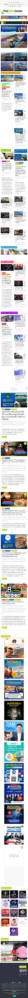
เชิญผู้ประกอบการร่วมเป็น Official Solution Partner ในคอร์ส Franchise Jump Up (20, 116)
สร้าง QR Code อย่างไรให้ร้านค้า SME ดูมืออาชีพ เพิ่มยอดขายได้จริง (7, 167)
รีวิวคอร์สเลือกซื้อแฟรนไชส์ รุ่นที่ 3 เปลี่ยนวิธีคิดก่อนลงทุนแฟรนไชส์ (15, 5)
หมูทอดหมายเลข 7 (12, 468)
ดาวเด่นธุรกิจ (7, 466)
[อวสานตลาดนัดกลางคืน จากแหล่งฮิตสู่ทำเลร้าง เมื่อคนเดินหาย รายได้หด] (7, 265)
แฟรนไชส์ (8, 424)
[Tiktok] (12, 6)
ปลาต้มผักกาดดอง (14, 519)
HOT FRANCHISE (5, 559)
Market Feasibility (14, 517)
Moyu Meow (16, 606)
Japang (3, 606)
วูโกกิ (12, 561)
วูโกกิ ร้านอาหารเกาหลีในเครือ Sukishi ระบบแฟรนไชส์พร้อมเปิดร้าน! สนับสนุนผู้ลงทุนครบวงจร (14, 554)
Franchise (8, 38)
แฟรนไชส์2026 (22, 610)
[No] (26, 993)
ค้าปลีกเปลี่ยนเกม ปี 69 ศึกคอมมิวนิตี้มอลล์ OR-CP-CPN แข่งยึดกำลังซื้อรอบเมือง (20, 270)
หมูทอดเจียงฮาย (18, 468)
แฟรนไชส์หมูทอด (10, 470)
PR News (4, 161)
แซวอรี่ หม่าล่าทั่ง (12, 610)
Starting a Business (5, 87)
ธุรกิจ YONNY (8, 519)
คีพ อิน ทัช (13, 608)
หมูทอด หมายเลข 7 (16, 466)
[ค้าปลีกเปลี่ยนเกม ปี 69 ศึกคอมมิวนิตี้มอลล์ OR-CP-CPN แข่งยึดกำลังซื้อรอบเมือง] (18, 265)
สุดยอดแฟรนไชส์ (14, 38)
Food (4, 38)
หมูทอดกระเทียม (23, 466)
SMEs (8, 161)
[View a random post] (25, 22)
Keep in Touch (7, 606)
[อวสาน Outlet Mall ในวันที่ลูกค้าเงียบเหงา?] (18, 295)
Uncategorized (5, 325)
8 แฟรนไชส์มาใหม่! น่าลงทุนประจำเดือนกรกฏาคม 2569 (13, 602)
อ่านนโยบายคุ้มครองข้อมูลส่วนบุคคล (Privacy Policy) (13, 992)
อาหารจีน (22, 519)
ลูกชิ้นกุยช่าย (12, 423)
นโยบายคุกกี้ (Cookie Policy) (14, 994)
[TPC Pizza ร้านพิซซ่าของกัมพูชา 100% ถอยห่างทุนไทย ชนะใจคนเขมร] (5, 198)
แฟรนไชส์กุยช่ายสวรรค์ (14, 424)
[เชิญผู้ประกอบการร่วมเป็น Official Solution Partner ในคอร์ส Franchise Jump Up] (18, 110)
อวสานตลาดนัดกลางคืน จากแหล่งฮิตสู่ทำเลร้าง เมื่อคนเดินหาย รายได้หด (6, 280)
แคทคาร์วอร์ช (6, 610)
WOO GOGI (13, 559)
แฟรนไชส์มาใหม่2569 (17, 611)
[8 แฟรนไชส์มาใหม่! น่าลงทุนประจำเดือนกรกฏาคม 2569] (14, 584)
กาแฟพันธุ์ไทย (9, 608)
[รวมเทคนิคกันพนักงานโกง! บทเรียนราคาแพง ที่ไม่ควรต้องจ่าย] (5, 213)
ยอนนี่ (19, 519)
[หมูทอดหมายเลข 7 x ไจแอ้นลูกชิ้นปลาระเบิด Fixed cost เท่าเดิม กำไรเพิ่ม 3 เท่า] (18, 230)
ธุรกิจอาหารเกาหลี (19, 559)
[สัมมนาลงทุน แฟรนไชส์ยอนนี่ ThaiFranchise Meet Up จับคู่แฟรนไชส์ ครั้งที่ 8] (18, 75)
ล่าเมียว (17, 608)
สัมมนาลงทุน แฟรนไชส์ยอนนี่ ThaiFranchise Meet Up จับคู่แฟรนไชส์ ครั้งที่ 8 (20, 81)
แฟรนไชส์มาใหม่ (10, 611)
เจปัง (2, 610)
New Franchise (17, 599)
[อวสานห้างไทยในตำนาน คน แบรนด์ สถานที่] (18, 281)
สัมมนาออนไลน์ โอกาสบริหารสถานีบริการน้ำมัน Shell (7, 93)
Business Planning (5, 83)
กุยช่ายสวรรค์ (7, 423)
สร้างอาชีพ (16, 423)
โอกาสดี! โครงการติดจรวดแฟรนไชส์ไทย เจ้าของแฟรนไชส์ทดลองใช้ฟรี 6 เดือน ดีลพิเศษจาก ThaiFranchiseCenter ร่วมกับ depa (20, 136)
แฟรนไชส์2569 (4, 611)
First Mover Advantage (6, 517)
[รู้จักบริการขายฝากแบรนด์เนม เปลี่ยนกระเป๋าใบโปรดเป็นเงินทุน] (18, 353)
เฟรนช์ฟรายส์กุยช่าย (22, 423)
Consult (3, 85)
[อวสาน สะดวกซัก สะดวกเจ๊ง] (5, 228)
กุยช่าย (3, 423)
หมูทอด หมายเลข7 (22, 608)
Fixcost (3, 466)
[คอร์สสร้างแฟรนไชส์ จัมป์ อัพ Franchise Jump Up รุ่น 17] (18, 94)
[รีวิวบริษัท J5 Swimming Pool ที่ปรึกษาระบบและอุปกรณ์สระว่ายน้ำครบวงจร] (7, 315)
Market (3, 272)
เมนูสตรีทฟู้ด (4, 424)
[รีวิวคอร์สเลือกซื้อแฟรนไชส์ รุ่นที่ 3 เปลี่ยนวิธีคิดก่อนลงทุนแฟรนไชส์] (18, 197)
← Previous (4, 633)
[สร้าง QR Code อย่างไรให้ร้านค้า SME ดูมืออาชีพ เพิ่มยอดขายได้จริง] (7, 153)
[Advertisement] (14, 876)
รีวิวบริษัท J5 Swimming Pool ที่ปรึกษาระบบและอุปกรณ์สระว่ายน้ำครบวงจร (6, 54)
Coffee (3, 599)
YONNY (18, 517)
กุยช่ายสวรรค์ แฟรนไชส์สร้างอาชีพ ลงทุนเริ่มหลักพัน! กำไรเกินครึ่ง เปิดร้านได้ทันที (14, 42)
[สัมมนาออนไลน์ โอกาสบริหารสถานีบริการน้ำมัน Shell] (7, 75)
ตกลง (14, 996)
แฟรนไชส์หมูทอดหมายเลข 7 (18, 470)
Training (3, 88)
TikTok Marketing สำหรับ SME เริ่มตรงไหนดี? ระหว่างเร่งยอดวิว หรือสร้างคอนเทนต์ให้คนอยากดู (7, 64)
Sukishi (9, 559)
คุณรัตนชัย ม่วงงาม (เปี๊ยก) (13, 45)
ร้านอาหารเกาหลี (7, 561)
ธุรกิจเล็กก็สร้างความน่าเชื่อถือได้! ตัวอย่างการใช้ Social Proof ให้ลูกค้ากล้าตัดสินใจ (21, 64)
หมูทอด (11, 466)
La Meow (12, 606)
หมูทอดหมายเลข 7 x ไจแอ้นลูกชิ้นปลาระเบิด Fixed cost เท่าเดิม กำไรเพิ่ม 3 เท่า (20, 235)
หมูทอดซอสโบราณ (5, 468)
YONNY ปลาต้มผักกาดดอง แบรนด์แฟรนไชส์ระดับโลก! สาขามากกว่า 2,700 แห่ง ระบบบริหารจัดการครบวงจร (13, 512)
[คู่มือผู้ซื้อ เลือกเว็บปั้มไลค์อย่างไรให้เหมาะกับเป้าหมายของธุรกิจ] (18, 370)
